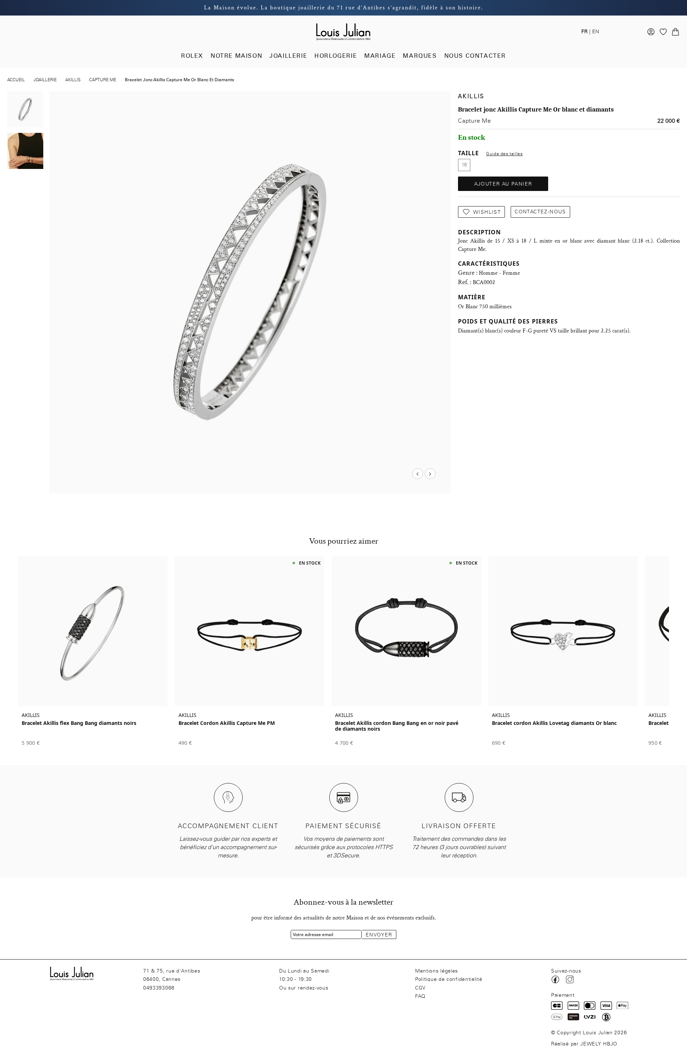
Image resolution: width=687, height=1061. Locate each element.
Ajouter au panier (503, 184)
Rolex (192, 55)
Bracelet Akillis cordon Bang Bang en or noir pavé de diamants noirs (396, 726)
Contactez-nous (540, 212)
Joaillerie (288, 55)
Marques (420, 55)
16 (464, 165)
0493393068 (159, 988)
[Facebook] (555, 979)
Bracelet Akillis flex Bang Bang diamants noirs (79, 723)
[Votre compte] (651, 31)
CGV (420, 988)
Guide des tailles (504, 153)
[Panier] (675, 31)
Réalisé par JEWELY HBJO (584, 1044)
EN (595, 32)
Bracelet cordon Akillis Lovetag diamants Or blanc (554, 723)
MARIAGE (380, 55)
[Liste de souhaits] (663, 31)
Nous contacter (475, 55)
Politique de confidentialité (449, 979)
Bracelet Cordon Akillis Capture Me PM (227, 723)
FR (584, 32)
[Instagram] (569, 979)
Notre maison (236, 55)
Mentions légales (436, 971)
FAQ (420, 996)
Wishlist (487, 212)
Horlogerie (335, 55)
